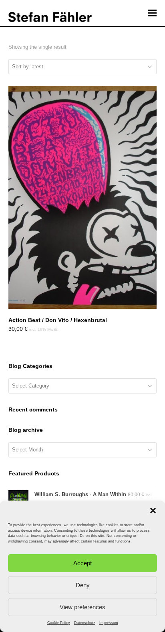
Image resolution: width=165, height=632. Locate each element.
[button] (153, 511)
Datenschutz (84, 623)
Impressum (108, 623)
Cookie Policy (58, 623)
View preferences (82, 607)
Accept (82, 563)
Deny (83, 585)
